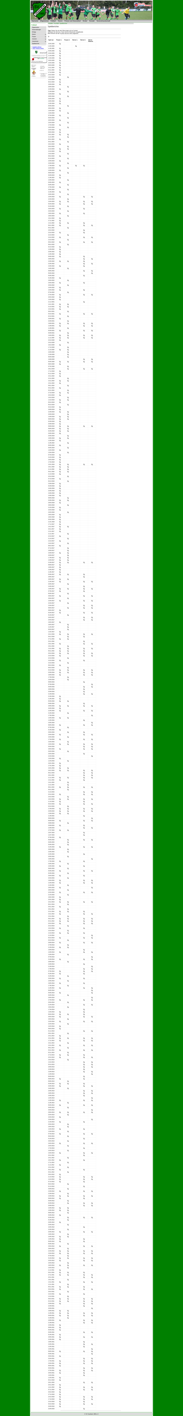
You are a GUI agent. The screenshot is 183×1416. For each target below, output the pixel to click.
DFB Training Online (38, 48)
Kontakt (92, 21)
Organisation (35, 27)
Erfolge (34, 32)
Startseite (35, 21)
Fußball (53, 21)
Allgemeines (44, 21)
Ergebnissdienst (37, 47)
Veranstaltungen (36, 29)
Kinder (85, 21)
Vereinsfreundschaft (103, 21)
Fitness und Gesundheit (73, 21)
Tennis (60, 21)
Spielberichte (35, 43)
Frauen (34, 36)
